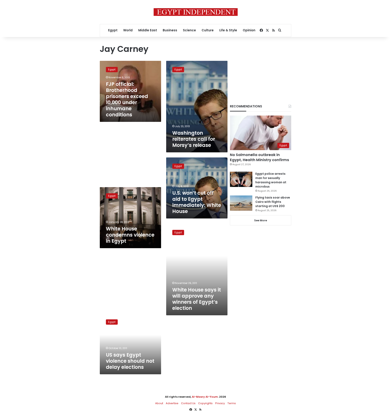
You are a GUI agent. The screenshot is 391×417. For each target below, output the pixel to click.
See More (260, 220)
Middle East (147, 30)
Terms (231, 403)
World (128, 30)
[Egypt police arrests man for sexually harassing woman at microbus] (241, 179)
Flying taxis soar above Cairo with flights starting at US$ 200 (272, 201)
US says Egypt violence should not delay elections (130, 361)
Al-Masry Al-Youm (205, 397)
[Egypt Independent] (196, 12)
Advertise (172, 403)
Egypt (113, 30)
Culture (208, 30)
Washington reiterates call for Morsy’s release (193, 139)
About (159, 403)
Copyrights (205, 403)
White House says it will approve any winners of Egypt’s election (196, 298)
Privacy (220, 403)
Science (189, 30)
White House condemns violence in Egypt (130, 234)
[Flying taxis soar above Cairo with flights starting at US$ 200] (241, 203)
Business (170, 30)
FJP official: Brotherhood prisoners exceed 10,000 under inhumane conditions (127, 99)
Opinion (249, 30)
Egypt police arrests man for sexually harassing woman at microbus (270, 180)
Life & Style (228, 30)
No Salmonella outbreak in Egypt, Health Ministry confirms (259, 157)
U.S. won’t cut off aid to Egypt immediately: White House (196, 202)
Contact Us (188, 403)
